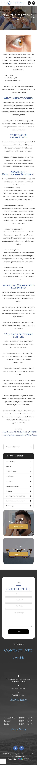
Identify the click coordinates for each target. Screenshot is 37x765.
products (9, 491)
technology (10, 506)
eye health (9, 481)
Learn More (18, 527)
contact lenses (11, 471)
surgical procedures (12, 486)
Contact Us (18, 554)
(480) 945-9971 (21, 689)
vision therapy (10, 461)
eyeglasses (9, 476)
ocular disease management (15, 501)
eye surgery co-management (15, 496)
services (9, 466)
